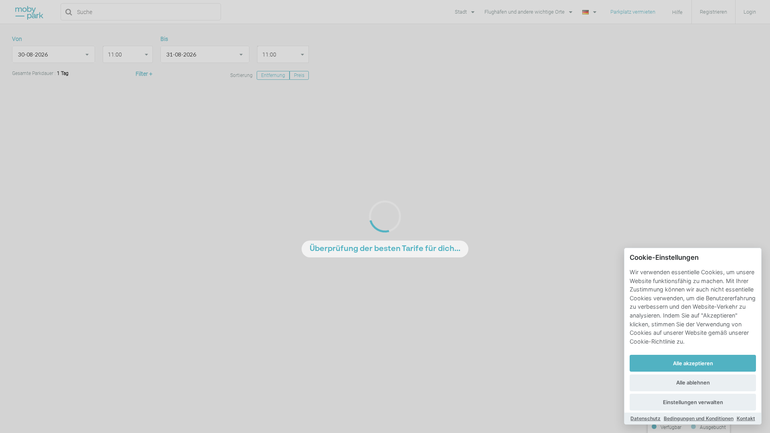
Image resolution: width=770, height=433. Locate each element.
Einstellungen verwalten (693, 402)
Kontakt (746, 418)
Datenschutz (645, 418)
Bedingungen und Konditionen (699, 418)
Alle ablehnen (693, 382)
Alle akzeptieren (693, 363)
